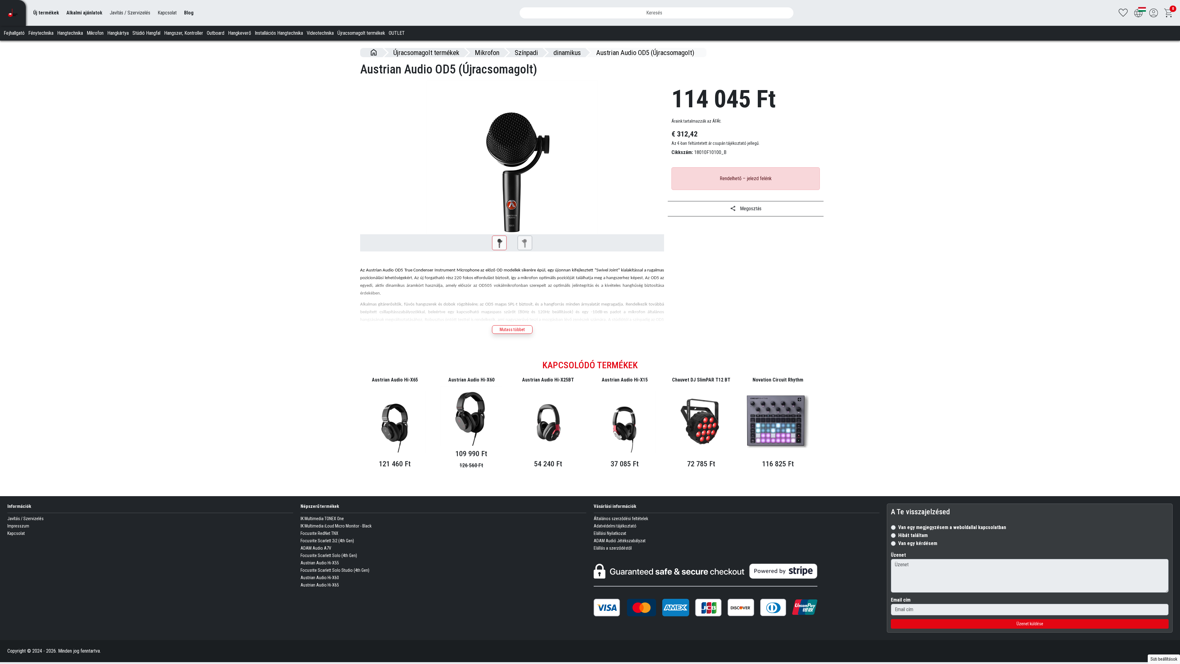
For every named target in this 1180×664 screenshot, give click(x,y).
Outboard (215, 33)
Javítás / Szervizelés (130, 13)
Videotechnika (320, 33)
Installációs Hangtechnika (279, 33)
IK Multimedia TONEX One (322, 518)
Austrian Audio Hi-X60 (320, 577)
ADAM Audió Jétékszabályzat (620, 540)
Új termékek (46, 13)
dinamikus (567, 53)
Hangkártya (118, 33)
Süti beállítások (1163, 659)
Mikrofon (95, 33)
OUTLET (397, 33)
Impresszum (18, 526)
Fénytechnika (40, 33)
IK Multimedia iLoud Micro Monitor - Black (336, 526)
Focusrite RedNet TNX (319, 533)
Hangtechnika (70, 33)
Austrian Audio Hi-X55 (320, 562)
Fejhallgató (14, 33)
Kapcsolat (167, 13)
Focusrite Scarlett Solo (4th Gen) (329, 555)
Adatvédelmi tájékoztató (615, 526)
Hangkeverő (239, 33)
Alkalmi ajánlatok (84, 13)
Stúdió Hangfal (146, 33)
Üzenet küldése (1030, 623)
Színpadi (526, 53)
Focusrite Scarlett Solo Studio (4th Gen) (335, 570)
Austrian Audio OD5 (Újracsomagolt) (645, 53)
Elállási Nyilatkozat (610, 533)
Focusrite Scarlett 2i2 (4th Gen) (327, 540)
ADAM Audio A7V (316, 548)
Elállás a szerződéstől (613, 548)
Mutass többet (512, 329)
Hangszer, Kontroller (183, 33)
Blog (189, 13)
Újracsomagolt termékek (361, 33)
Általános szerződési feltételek (621, 518)
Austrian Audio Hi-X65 (320, 585)
